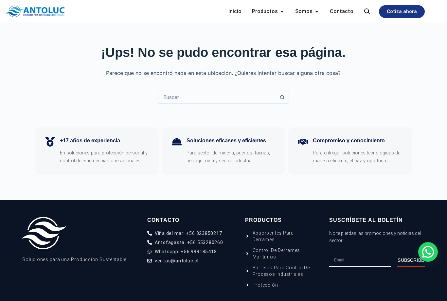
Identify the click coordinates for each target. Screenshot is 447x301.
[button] (428, 252)
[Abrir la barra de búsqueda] (367, 11)
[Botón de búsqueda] (282, 97)
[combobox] (217, 97)
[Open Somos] (316, 11)
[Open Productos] (282, 11)
